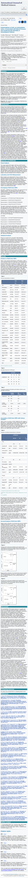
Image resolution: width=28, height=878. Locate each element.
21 (16, 193)
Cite (2, 22)
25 (20, 673)
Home (2, 12)
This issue (13, 20)
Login (20, 12)
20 (14, 185)
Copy (3, 61)
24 (19, 664)
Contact (24, 12)
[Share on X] (22, 22)
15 (12, 135)
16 (9, 139)
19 (13, 135)
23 (21, 642)
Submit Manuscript (14, 12)
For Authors (7, 12)
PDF (20, 18)
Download (4, 67)
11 (26, 128)
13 (1, 129)
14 (5, 132)
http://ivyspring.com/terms (6, 870)
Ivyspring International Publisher (11, 874)
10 (19, 127)
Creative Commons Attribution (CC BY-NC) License (13, 869)
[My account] (26, 15)
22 (17, 637)
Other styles (9, 61)
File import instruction (11, 67)
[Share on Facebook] (20, 22)
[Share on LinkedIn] (25, 22)
